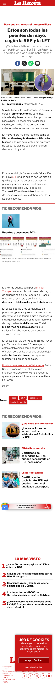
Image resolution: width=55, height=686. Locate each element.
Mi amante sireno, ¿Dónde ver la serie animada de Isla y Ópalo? (28, 584)
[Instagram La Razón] (36, 675)
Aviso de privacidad (34, 667)
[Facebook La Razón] (17, 63)
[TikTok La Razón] (42, 675)
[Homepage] (27, 3)
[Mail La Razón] (37, 63)
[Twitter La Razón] (24, 63)
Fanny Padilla (15, 104)
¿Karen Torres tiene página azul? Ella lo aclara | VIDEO (28, 566)
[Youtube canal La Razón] (48, 675)
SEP (14, 176)
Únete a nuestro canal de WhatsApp (23, 365)
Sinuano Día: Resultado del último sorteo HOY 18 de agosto (29, 575)
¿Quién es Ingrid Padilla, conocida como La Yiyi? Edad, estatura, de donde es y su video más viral (29, 604)
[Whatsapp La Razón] (31, 63)
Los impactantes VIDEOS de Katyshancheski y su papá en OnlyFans (28, 593)
